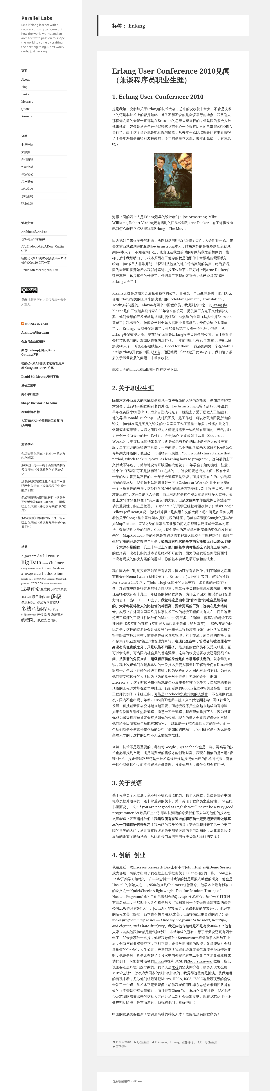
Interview (40, 578)
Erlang (174, 1042)
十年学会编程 (164, 476)
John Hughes (160, 582)
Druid (38, 568)
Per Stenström (124, 582)
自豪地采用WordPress (127, 1081)
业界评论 (27, 145)
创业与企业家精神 (33, 239)
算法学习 (27, 189)
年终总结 (53, 609)
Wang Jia (219, 305)
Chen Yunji (181, 990)
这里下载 (170, 369)
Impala (24, 579)
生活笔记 (27, 174)
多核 (56, 596)
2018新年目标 (30, 412)
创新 (29, 597)
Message (27, 102)
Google (29, 574)
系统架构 (27, 196)
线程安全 (44, 620)
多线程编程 (34, 608)
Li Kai (159, 961)
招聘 (34, 615)
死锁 (40, 614)
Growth (37, 574)
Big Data (31, 562)
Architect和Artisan (34, 232)
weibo (61, 583)
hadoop (49, 573)
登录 (24, 300)
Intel (31, 579)
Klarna (118, 293)
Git (22, 574)
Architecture (48, 555)
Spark (46, 583)
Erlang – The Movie (170, 228)
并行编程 (27, 159)
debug (24, 568)
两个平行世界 (30, 394)
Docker (31, 568)
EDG (123, 908)
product (25, 583)
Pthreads (36, 583)
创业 (23, 597)
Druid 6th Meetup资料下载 (39, 270)
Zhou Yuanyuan (200, 961)
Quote (25, 109)
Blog (24, 87)
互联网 (45, 589)
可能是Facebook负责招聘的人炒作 (181, 694)
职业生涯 (27, 203)
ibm (60, 573)
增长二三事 (28, 385)
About (25, 79)
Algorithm (28, 556)
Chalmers (57, 562)
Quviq (180, 896)
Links (25, 94)
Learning (51, 579)
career (45, 563)
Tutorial (53, 583)
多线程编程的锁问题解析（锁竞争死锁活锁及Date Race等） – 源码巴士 (43, 501)
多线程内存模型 (48, 602)
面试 (54, 620)
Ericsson (47, 568)
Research (27, 116)
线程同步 (29, 619)
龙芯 (175, 967)
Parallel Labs (36, 18)
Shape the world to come (39, 403)
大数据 (25, 152)
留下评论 (121, 1047)
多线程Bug (28, 602)
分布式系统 (59, 589)
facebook (58, 568)
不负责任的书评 (131, 488)
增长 (48, 597)
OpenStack (61, 579)
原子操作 (38, 596)
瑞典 (47, 614)
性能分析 (27, 167)
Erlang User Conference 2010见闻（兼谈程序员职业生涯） (171, 75)
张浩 (156, 352)
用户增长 (27, 181)
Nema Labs (135, 576)
